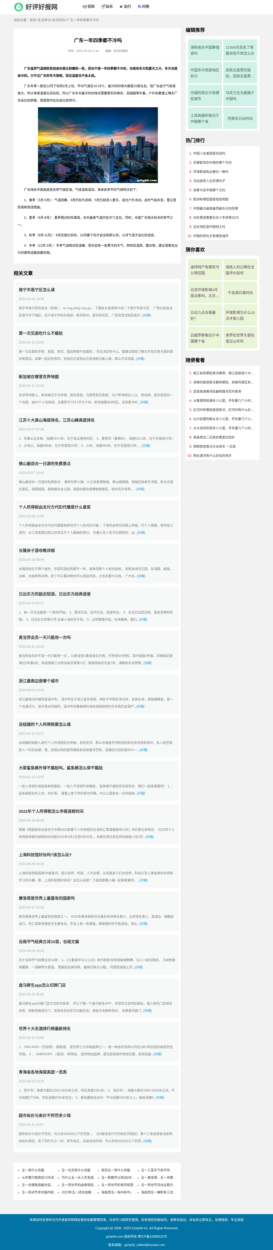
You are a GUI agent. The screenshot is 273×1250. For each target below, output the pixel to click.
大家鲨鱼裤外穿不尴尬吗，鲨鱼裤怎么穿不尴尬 (61, 768)
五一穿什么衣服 (33, 1170)
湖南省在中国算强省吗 (204, 50)
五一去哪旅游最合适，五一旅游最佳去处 (50, 1185)
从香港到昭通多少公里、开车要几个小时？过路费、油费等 (224, 400)
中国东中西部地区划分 (204, 73)
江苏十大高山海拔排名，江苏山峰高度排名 (57, 420)
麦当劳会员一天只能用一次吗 (45, 637)
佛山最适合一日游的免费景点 (45, 464)
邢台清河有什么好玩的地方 (212, 455)
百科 (91, 7)
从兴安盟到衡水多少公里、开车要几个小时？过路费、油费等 (224, 419)
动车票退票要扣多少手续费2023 (216, 217)
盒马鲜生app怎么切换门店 (42, 985)
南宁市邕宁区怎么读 (37, 290)
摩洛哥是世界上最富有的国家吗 (47, 898)
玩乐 (109, 7)
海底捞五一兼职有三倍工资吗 (162, 1192)
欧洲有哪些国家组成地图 (210, 199)
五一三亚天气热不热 (155, 1170)
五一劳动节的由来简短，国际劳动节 (87, 1185)
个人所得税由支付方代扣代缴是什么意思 (55, 507)
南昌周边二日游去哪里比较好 (214, 437)
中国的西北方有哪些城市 (204, 96)
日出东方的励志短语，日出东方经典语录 (55, 594)
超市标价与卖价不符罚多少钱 (45, 1115)
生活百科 (58, 20)
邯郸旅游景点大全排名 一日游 (214, 446)
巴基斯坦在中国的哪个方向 (212, 162)
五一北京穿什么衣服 (76, 1170)
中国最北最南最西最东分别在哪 (215, 208)
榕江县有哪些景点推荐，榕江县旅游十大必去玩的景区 (224, 373)
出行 (127, 7)
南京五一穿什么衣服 (115, 1170)
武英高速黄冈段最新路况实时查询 (217, 391)
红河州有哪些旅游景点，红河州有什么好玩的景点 (224, 409)
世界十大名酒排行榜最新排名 (45, 1029)
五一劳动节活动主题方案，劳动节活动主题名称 (174, 1185)
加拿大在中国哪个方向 (209, 190)
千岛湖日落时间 (240, 293)
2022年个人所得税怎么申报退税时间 (51, 811)
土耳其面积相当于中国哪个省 (204, 119)
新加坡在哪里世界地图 (39, 377)
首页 (33, 20)
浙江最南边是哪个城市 (39, 681)
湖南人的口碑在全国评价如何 (240, 270)
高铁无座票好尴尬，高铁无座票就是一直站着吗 (240, 73)
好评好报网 (42, 7)
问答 (145, 7)
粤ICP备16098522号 (152, 1236)
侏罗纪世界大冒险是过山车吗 (240, 338)
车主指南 (237, 1219)
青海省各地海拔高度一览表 (43, 1072)
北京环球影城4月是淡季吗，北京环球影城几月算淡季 (204, 293)
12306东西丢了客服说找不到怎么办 (240, 50)
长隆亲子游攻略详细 (37, 550)
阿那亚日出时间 (240, 119)
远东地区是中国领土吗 (209, 226)
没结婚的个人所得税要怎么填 (45, 724)
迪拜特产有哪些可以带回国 (204, 270)
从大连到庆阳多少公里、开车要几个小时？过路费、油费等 (224, 428)
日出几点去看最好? (203, 316)
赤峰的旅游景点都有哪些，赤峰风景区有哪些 (224, 382)
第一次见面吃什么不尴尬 (41, 333)
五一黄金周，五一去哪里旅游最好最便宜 (170, 1177)
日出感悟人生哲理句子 (209, 181)
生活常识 (44, 20)
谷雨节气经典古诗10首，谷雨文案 (49, 942)
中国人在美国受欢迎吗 (209, 153)
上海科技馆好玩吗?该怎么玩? (45, 855)
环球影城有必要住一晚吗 (210, 171)
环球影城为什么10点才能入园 (240, 316)
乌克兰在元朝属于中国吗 (240, 96)
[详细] (147, 315)
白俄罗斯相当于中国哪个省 (204, 338)
